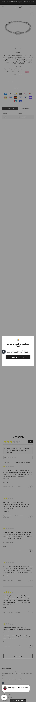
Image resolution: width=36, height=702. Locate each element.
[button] (3, 352)
